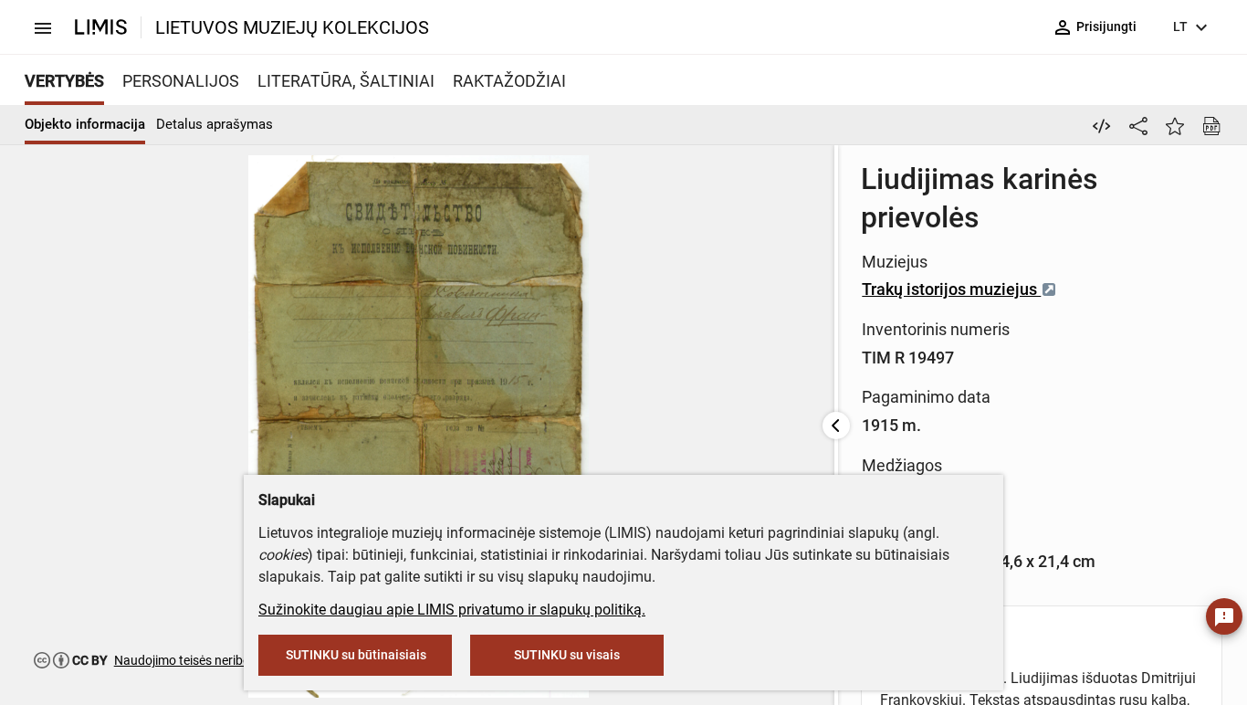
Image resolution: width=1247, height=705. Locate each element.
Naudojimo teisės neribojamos (199, 660)
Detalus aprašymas (214, 124)
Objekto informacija (85, 124)
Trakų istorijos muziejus (951, 289)
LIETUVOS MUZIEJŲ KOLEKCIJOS (292, 27)
